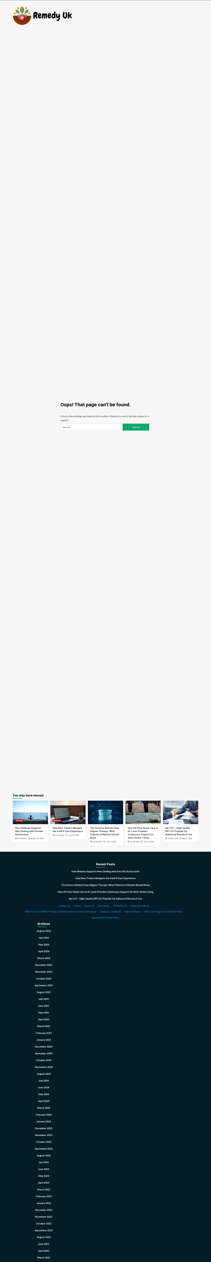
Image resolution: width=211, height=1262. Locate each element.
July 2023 (44, 1162)
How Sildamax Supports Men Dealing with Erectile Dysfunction (29, 831)
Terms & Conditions (110, 911)
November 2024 (43, 1053)
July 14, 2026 (148, 842)
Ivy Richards (22, 838)
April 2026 (43, 951)
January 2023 (44, 1203)
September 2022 (44, 1230)
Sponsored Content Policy (105, 917)
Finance (57, 821)
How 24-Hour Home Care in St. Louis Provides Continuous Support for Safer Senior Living (105, 891)
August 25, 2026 (37, 838)
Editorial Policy (133, 911)
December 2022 (43, 1209)
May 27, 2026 (187, 838)
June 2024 (43, 1087)
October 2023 (43, 1141)
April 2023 (43, 1182)
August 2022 (44, 1237)
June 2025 (43, 1005)
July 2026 (44, 937)
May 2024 (43, 1094)
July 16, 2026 (111, 842)
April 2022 (43, 1250)
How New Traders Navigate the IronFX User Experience (106, 878)
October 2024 (43, 1060)
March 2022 (43, 1257)
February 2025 (44, 1033)
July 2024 (44, 1080)
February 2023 (44, 1196)
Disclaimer (104, 905)
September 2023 (44, 1148)
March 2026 (43, 958)
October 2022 (43, 1223)
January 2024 (44, 1121)
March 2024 (43, 1107)
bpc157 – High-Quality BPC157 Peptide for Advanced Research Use (178, 831)
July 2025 (44, 999)
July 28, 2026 (73, 835)
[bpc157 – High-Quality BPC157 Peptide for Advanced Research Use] (180, 812)
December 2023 (43, 1128)
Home (77, 905)
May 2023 (43, 1175)
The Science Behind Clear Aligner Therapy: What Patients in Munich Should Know (105, 885)
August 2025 (44, 992)
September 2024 (44, 1067)
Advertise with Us (139, 905)
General (19, 821)
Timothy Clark (173, 838)
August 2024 (44, 1073)
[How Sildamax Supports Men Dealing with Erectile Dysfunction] (30, 812)
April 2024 (43, 1101)
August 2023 (44, 1155)
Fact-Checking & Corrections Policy (164, 911)
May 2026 (43, 944)
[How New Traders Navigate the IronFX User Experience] (68, 812)
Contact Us (64, 905)
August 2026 (44, 930)
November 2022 (43, 1216)
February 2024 (44, 1114)
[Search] (196, 34)
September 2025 (44, 985)
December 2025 (43, 965)
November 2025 (43, 971)
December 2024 (43, 1046)
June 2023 (43, 1169)
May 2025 (43, 1012)
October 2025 (43, 978)
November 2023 (43, 1135)
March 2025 (43, 1026)
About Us (89, 905)
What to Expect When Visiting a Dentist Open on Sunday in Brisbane (60, 911)
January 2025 (44, 1039)
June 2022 (43, 1244)
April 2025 (43, 1019)
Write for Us (120, 905)
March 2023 (43, 1189)
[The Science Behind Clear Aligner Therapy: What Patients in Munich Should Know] (105, 812)
